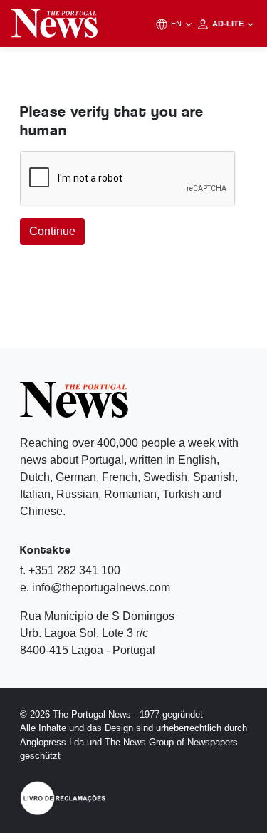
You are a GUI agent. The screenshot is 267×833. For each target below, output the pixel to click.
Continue (52, 231)
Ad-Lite (229, 23)
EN (177, 23)
